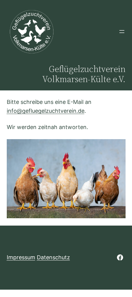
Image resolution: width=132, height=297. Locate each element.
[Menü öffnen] (122, 31)
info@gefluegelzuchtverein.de (45, 111)
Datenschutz (53, 257)
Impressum (21, 257)
